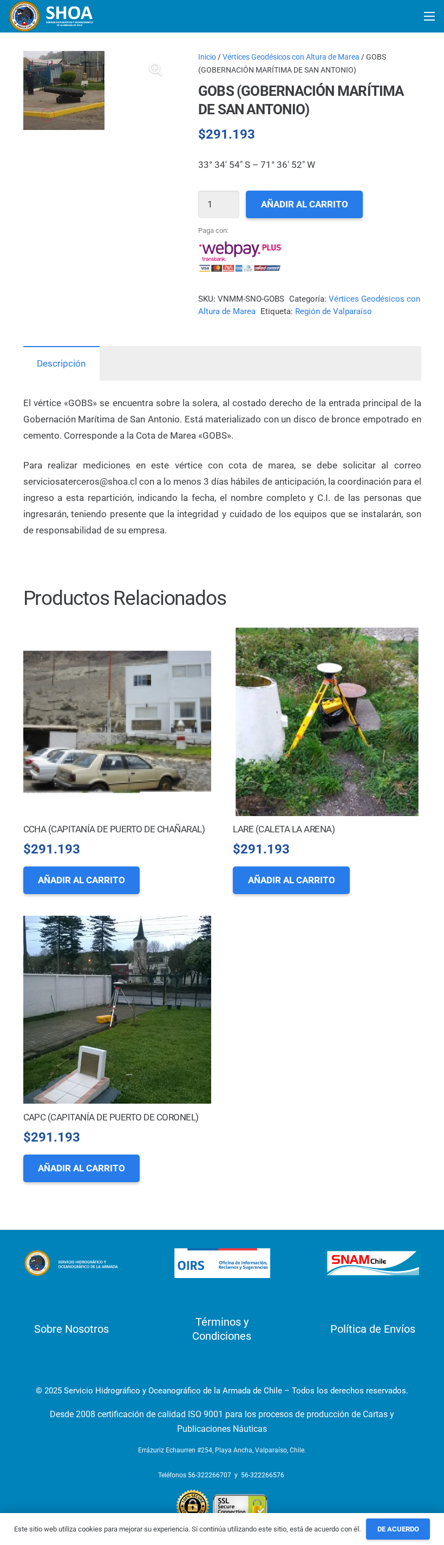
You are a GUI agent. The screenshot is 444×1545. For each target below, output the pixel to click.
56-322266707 (209, 1475)
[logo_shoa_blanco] (52, 16)
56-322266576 (262, 1475)
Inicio (207, 57)
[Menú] (429, 16)
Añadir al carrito (304, 204)
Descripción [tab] (61, 363)
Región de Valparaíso (333, 311)
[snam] (373, 1262)
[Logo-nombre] (71, 1263)
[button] (156, 69)
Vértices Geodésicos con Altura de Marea (291, 57)
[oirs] (222, 1263)
